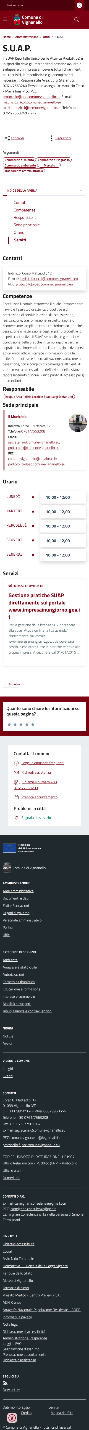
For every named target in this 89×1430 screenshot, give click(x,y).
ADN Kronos (12, 1302)
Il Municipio (17, 416)
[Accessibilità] (12, 1418)
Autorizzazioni (13, 974)
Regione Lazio (15, 5)
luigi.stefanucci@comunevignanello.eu (49, 278)
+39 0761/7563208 (32, 1117)
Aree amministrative (18, 891)
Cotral (7, 1251)
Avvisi (7, 1043)
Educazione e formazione (21, 989)
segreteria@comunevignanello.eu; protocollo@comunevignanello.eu (34, 444)
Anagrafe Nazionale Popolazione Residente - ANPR (42, 1309)
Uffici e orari (12, 1170)
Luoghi (8, 1068)
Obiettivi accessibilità (18, 1244)
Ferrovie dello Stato (17, 1273)
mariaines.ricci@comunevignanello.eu (32, 107)
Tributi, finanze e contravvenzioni (27, 1011)
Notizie (8, 1036)
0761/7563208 (33, 431)
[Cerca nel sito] (75, 19)
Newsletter (11, 1389)
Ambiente (10, 960)
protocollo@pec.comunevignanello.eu (31, 96)
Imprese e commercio (19, 996)
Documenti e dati (16, 898)
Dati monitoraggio (16, 1407)
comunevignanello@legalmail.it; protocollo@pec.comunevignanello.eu (36, 461)
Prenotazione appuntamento (24, 1354)
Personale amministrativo (22, 920)
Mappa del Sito (62, 1412)
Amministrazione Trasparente (25, 1338)
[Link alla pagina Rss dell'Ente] (5, 1383)
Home (7, 36)
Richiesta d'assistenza (19, 1360)
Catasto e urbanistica (19, 981)
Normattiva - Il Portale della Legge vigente (35, 1266)
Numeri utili (11, 1177)
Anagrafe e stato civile (20, 967)
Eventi (8, 1076)
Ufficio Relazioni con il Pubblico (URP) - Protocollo (40, 1163)
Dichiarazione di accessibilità (24, 1331)
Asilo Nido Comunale (18, 1258)
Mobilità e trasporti (17, 1003)
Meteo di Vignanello (18, 1280)
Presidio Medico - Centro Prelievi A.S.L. (32, 1295)
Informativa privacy (17, 1317)
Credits (26, 1412)
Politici (8, 927)
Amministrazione (26, 36)
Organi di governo (16, 913)
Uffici (46, 36)
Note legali (11, 1324)
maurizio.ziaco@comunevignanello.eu (32, 102)
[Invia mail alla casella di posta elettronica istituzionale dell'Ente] (39, 1130)
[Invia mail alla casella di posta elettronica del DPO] (40, 1203)
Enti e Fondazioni (16, 905)
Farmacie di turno (16, 1287)
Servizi (54, 1407)
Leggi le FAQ (12, 1343)
